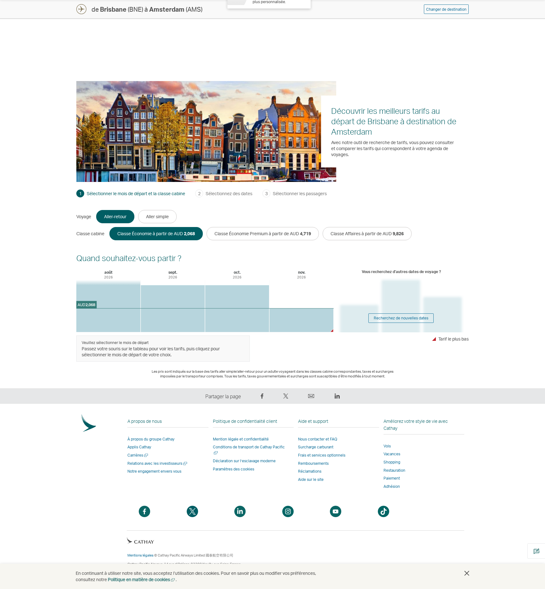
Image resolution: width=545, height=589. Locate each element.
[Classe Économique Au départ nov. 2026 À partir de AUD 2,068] (301, 320)
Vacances (392, 454)
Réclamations (309, 471)
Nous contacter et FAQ (317, 439)
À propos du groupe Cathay (150, 439)
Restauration (394, 470)
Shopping (392, 462)
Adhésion (392, 486)
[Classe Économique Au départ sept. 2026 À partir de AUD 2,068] (173, 308)
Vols (387, 446)
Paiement (392, 478)
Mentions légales (140, 555)
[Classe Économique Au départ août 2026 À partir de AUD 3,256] (108, 306)
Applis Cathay (139, 447)
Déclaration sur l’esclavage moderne (244, 460)
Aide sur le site (311, 479)
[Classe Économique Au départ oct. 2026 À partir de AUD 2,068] (237, 308)
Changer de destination (446, 9)
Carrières (138, 455)
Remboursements (313, 463)
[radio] (115, 216)
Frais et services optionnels (321, 455)
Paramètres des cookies (233, 469)
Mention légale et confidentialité (241, 439)
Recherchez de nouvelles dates (401, 318)
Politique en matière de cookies (142, 579)
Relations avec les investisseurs (157, 463)
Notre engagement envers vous (154, 471)
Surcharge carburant (315, 447)
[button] (466, 573)
